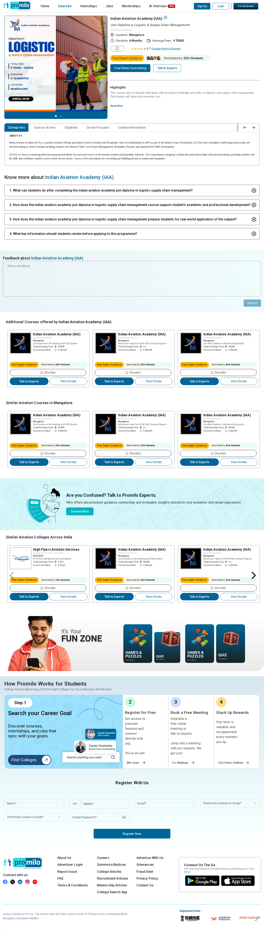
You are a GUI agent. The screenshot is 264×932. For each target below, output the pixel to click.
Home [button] (45, 6)
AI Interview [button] (158, 6)
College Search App (112, 892)
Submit (252, 303)
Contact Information (132, 127)
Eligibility (71, 127)
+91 (74, 803)
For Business (246, 6)
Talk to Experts (29, 381)
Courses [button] (65, 6)
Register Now (132, 833)
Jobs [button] (109, 6)
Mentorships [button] (131, 6)
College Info (16, 127)
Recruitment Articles (112, 878)
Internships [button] (88, 6)
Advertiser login (70, 865)
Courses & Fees (45, 127)
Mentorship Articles (112, 885)
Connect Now (80, 511)
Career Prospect (97, 127)
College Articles (109, 872)
